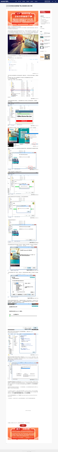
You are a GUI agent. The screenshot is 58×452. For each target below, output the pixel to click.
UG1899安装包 (42, 28)
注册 (55, 1)
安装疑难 (23, 1)
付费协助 (36, 1)
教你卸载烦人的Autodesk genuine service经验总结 (47, 33)
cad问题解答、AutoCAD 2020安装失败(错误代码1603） (47, 40)
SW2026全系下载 (43, 19)
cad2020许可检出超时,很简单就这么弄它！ (47, 47)
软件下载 (19, 1)
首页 (16, 1)
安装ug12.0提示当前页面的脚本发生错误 (47, 43)
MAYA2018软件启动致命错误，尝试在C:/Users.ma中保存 (47, 36)
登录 (52, 1)
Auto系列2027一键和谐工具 (44, 20)
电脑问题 (27, 1)
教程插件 (32, 1)
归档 (40, 51)
